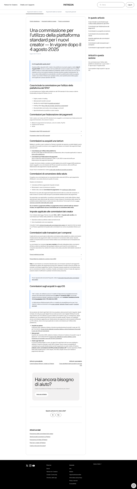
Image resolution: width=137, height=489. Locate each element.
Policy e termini (73, 480)
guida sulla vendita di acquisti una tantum (60, 169)
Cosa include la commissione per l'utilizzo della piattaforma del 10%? (98, 22)
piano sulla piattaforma (38, 154)
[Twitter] (27, 466)
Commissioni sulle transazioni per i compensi (98, 44)
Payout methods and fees (37, 254)
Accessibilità (72, 483)
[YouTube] (33, 466)
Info (70, 468)
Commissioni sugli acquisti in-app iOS (99, 47)
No (58, 415)
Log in (130, 5)
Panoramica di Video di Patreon (38, 439)
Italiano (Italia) (97, 464)
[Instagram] (30, 466)
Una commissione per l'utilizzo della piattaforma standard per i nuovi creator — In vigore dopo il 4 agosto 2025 (99, 63)
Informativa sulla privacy (75, 477)
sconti (71, 304)
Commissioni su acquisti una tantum (99, 31)
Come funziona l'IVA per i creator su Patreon (42, 363)
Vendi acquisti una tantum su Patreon (40, 436)
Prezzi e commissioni (64, 21)
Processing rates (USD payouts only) (40, 131)
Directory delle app (52, 477)
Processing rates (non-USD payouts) (40, 135)
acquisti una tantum (53, 103)
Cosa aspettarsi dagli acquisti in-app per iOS (99, 69)
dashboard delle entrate (69, 189)
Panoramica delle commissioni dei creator (41, 433)
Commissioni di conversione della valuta (98, 34)
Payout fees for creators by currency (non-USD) (43, 259)
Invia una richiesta (41, 394)
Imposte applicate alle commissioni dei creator (98, 39)
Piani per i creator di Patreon (38, 442)
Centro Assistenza (35, 21)
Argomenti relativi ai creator (49, 21)
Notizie (71, 471)
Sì (52, 415)
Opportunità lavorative (75, 474)
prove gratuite (55, 304)
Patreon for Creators (10, 5)
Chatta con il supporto (27, 5)
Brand (48, 468)
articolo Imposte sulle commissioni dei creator (52, 225)
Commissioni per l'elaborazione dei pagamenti (98, 27)
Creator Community (52, 474)
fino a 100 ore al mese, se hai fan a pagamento (55, 105)
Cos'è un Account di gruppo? (38, 445)
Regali (67, 304)
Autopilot (62, 304)
